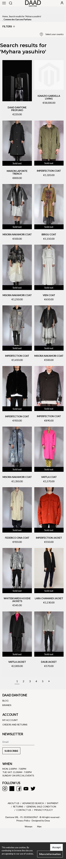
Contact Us (23, 810)
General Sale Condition (41, 806)
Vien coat (49, 295)
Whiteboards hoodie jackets (17, 599)
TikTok (11, 788)
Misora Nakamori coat (17, 234)
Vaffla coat (49, 477)
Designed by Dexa (41, 820)
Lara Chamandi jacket (49, 598)
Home (5, 16)
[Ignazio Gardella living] (49, 75)
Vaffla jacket (17, 661)
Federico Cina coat (17, 537)
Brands (6, 705)
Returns (18, 806)
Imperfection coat (49, 170)
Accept (56, 847)
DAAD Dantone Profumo (17, 109)
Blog (5, 700)
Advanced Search (33, 803)
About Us (13, 803)
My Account (10, 720)
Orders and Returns (14, 724)
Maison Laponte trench (17, 172)
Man (39, 826)
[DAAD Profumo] (17, 80)
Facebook (18, 788)
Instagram (4, 788)
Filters (7, 26)
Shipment (52, 803)
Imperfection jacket (49, 537)
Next (49, 679)
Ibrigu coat (48, 234)
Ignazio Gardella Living (49, 97)
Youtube (26, 788)
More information (50, 853)
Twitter (33, 788)
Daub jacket (49, 661)
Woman (28, 826)
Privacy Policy (43, 810)
